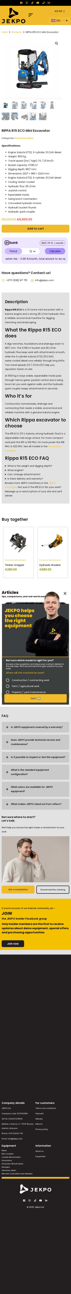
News (30, 138)
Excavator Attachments (16, 560)
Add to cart (35, 229)
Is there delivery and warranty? (25, 478)
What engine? (15, 470)
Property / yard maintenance (29, 692)
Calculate (55, 251)
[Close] (65, 593)
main (5, 32)
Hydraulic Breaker (50, 565)
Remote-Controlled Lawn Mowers (17, 1173)
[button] (31, 15)
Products (17, 32)
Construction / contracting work (30, 680)
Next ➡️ (35, 698)
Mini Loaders (8, 1153)
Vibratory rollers (9, 1170)
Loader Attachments (11, 1157)
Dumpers (6, 1167)
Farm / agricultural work (25, 686)
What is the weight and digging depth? (29, 466)
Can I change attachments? (23, 474)
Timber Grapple (14, 565)
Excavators (21, 138)
